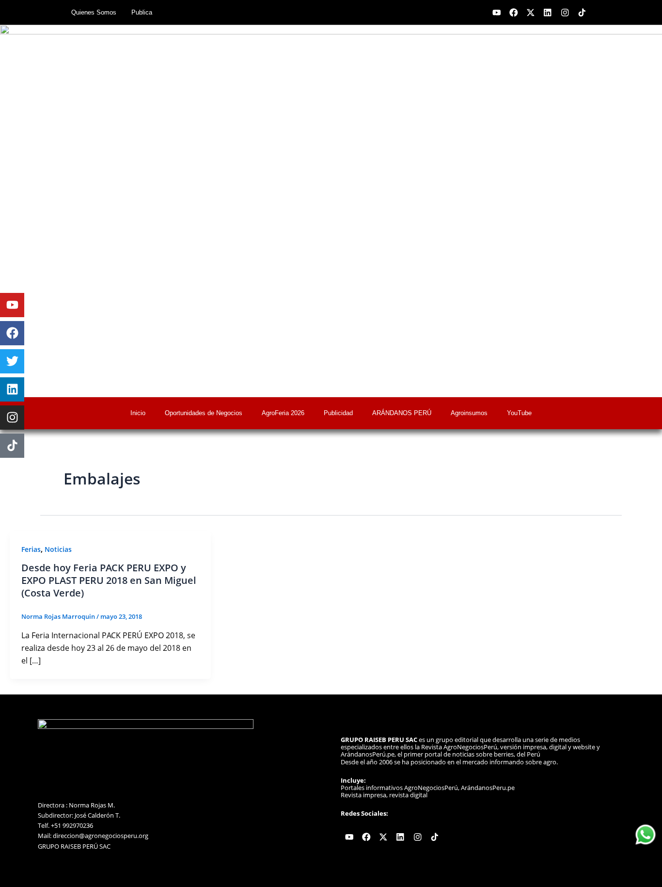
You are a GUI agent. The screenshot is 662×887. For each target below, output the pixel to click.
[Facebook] (12, 333)
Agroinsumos (469, 413)
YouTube (519, 413)
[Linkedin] (12, 389)
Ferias (31, 549)
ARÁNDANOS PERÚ (401, 413)
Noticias (58, 549)
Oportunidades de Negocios (203, 413)
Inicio (137, 413)
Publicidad (338, 413)
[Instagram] (12, 417)
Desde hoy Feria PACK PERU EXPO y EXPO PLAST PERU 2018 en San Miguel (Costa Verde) (108, 580)
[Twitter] (12, 361)
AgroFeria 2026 (283, 413)
